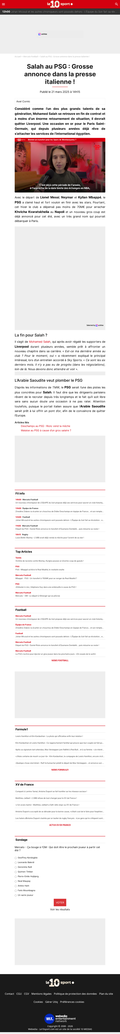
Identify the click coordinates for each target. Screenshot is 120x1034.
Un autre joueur (25, 895)
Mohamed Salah (39, 341)
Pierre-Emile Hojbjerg (28, 876)
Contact (9, 993)
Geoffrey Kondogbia (27, 857)
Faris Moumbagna (26, 890)
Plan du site (106, 993)
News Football (60, 660)
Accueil (18, 56)
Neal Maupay (24, 881)
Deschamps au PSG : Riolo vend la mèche (45, 426)
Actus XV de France (60, 825)
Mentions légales (41, 993)
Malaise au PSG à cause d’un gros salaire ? (46, 430)
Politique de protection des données (75, 993)
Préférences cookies (72, 1002)
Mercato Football (30, 56)
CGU (19, 993)
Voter (60, 902)
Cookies (38, 1002)
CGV (26, 993)
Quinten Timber (25, 871)
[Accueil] (60, 4)
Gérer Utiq (51, 1002)
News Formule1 (60, 769)
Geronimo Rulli (25, 867)
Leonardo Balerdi (26, 862)
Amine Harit (23, 885)
